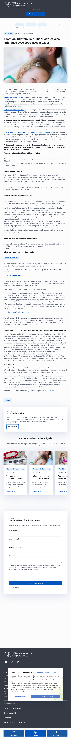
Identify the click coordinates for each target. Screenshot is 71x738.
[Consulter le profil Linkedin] (18, 662)
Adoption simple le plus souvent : (16, 312)
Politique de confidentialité (12, 708)
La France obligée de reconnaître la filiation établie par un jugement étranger (41, 477)
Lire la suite (11, 491)
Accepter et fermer (46, 696)
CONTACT (51, 390)
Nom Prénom (13, 531)
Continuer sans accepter (18, 691)
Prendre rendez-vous (35, 14)
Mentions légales (9, 703)
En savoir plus (12, 426)
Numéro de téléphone (16, 547)
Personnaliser (21, 696)
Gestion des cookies (10, 713)
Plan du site (8, 718)
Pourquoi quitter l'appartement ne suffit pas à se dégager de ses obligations (15, 477)
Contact (35, 735)
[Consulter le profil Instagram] (12, 662)
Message (12, 555)
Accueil (19, 25)
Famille (42, 25)
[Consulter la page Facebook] (6, 662)
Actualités (31, 25)
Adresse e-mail (14, 539)
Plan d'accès (14, 735)
